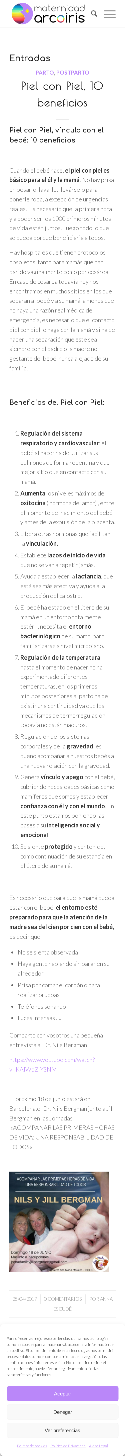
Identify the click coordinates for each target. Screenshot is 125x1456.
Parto (45, 72)
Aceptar (62, 1393)
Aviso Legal (98, 1445)
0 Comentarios (63, 1299)
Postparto (72, 72)
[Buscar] (90, 13)
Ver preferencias (62, 1430)
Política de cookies (32, 1445)
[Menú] (106, 13)
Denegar (62, 1412)
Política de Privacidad (68, 1445)
